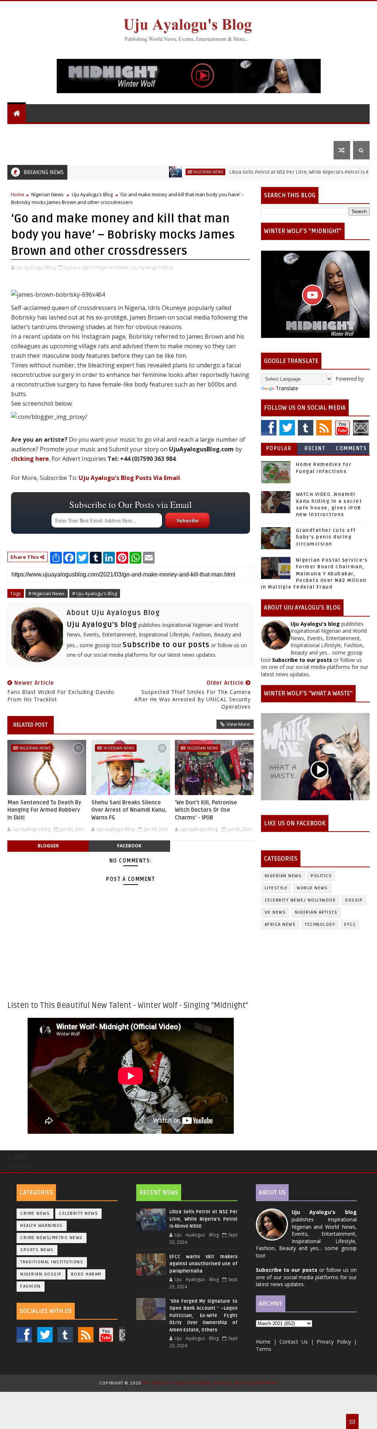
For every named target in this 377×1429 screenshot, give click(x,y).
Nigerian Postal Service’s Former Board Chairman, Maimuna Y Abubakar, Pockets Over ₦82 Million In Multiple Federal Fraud (314, 573)
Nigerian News (140, 131)
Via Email (129, 478)
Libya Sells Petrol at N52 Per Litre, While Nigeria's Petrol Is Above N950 (278, 172)
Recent (314, 448)
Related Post (30, 724)
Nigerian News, (113, 267)
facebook (129, 846)
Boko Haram (86, 1274)
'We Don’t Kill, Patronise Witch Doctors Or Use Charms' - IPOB (206, 810)
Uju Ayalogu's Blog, (152, 267)
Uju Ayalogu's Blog (39, 131)
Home (17, 194)
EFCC (350, 924)
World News (93, 131)
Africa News (280, 924)
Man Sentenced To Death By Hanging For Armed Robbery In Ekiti (44, 810)
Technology (320, 924)
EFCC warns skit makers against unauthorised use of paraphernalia (203, 1264)
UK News (180, 131)
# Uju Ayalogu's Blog (94, 593)
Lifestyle (275, 131)
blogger (48, 846)
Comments (351, 448)
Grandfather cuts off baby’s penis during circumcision (326, 537)
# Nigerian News (46, 593)
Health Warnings (41, 1225)
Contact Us (28, 150)
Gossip (243, 131)
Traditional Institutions (51, 1262)
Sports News (37, 1250)
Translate (287, 388)
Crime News (35, 1213)
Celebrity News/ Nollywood (300, 900)
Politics (213, 131)
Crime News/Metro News (51, 1238)
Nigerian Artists (316, 912)
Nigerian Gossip (41, 1274)
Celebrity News (78, 1213)
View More (238, 724)
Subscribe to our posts (166, 645)
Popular (279, 448)
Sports (313, 131)
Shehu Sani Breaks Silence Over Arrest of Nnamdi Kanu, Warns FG (128, 810)
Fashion (30, 1286)
